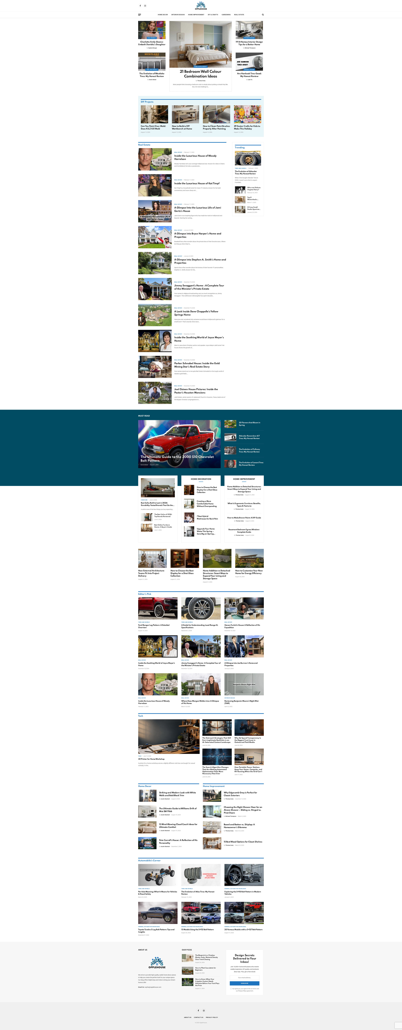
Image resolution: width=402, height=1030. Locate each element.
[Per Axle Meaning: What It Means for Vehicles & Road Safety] (158, 875)
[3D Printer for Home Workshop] (169, 736)
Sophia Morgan (152, 48)
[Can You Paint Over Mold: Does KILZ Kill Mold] (154, 114)
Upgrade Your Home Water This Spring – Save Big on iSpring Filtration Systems (206, 531)
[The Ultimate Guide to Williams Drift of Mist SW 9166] (147, 811)
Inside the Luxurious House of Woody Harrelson (195, 157)
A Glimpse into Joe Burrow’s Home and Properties (241, 664)
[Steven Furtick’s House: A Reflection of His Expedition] (244, 608)
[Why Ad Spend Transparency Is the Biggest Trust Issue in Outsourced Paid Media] (249, 727)
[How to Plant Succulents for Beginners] (187, 971)
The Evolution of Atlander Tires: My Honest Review (246, 172)
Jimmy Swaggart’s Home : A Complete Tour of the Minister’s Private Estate (199, 287)
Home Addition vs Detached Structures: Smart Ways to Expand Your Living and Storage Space (244, 489)
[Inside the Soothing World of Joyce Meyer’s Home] (155, 341)
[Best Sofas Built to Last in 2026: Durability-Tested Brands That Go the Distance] (158, 487)
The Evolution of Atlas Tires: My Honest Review (197, 893)
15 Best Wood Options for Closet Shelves (243, 842)
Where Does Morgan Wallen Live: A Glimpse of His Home (200, 702)
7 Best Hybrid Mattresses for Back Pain (207, 517)
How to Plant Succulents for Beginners (205, 969)
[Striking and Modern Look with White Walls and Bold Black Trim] (147, 796)
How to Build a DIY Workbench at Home (182, 127)
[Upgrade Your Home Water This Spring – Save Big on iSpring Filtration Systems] (189, 531)
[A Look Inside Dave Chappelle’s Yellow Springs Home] (155, 315)
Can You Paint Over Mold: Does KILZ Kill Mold (153, 127)
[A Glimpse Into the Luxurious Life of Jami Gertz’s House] (155, 211)
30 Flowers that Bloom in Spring (249, 424)
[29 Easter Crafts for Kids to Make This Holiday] (247, 114)
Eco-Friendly (152, 38)
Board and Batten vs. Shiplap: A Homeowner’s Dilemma (239, 826)
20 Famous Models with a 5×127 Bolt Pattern (243, 930)
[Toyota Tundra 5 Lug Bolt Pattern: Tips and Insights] (158, 913)
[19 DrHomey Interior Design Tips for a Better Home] (249, 30)
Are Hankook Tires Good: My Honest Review (249, 75)
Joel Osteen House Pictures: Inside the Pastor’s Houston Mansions (196, 391)
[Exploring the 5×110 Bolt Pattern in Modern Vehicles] (244, 875)
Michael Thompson (250, 48)
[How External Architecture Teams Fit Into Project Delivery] (152, 558)
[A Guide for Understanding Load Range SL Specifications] (201, 608)
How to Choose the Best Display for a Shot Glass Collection (207, 489)
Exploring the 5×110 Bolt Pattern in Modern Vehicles (242, 893)
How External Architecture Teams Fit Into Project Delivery (151, 573)
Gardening (226, 14)
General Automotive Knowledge (235, 888)
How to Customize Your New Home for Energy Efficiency (249, 572)
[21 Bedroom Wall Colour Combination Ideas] (200, 44)
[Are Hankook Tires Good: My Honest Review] (249, 62)
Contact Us (198, 1017)
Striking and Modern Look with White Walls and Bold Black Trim (177, 794)
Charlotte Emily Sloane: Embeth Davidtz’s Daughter (151, 43)
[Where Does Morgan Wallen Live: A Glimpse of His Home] (201, 684)
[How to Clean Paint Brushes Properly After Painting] (216, 114)
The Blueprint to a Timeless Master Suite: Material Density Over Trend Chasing (206, 957)
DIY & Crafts (213, 14)
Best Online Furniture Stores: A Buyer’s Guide (163, 526)
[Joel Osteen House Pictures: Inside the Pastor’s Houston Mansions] (155, 393)
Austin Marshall (165, 799)
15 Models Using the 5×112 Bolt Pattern (197, 930)
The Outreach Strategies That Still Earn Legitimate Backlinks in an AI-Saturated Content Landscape (216, 740)
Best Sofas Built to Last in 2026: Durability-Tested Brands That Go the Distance (157, 504)
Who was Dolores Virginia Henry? (254, 188)
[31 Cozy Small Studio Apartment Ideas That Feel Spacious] (240, 209)
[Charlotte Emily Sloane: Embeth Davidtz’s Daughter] (152, 30)
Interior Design (178, 14)
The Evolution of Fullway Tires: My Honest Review (249, 450)
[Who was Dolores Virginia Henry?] (240, 190)
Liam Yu (250, 79)
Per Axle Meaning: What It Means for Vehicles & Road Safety (157, 893)
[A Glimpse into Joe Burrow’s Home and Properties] (244, 646)
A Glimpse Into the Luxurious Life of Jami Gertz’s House (197, 209)
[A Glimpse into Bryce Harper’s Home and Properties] (155, 237)
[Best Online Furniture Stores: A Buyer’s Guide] (146, 528)
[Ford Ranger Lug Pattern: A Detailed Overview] (158, 608)
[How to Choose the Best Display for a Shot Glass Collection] (189, 490)
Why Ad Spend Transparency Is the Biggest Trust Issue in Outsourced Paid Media (247, 740)
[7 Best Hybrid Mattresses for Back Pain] (189, 517)
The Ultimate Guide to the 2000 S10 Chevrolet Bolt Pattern (177, 458)
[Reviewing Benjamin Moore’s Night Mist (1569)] (244, 684)
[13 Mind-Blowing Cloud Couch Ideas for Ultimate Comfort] (147, 827)
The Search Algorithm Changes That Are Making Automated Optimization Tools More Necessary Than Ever (215, 770)
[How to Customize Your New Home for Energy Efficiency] (249, 558)
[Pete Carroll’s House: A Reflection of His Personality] (147, 843)
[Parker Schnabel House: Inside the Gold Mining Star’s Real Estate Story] (155, 367)
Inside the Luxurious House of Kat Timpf (196, 183)
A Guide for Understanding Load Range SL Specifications (199, 626)
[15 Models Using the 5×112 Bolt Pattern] (201, 913)
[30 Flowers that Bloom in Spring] (230, 424)
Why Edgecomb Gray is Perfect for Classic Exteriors (240, 794)
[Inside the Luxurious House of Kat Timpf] (155, 185)
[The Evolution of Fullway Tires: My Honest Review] (230, 450)
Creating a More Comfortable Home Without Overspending (207, 503)
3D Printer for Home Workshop (151, 759)
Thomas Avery (201, 80)
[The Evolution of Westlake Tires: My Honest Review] (152, 62)
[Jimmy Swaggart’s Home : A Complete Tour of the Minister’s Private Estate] (155, 289)
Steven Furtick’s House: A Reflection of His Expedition (242, 626)
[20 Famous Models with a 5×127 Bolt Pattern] (244, 913)
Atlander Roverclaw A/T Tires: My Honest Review (249, 437)
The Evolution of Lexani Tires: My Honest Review (251, 464)
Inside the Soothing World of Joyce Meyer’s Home (199, 339)
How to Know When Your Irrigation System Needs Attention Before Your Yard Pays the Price (207, 982)
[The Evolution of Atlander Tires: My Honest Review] (248, 158)
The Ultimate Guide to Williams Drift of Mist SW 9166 (177, 810)
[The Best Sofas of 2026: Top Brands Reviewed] (146, 517)
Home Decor (163, 14)
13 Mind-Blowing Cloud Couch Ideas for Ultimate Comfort (178, 825)
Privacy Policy (242, 991)
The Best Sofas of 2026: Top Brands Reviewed (163, 515)
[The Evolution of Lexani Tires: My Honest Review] (230, 464)
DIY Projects (147, 102)
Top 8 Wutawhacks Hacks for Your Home (252, 199)
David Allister (152, 79)
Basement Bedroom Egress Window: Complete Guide (244, 531)
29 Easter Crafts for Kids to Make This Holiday (247, 127)
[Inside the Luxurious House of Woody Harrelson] (155, 159)
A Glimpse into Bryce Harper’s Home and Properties (197, 235)
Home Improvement (196, 14)
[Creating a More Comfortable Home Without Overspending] (189, 504)
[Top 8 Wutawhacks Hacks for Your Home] (240, 199)
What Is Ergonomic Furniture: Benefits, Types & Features (244, 505)
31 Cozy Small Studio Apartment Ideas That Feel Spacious (254, 208)
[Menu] (139, 14)
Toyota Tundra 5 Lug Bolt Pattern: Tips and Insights (156, 931)
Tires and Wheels (151, 69)
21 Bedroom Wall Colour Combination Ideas (200, 74)
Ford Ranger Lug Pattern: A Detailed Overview (153, 626)
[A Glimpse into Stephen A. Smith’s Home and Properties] (155, 263)
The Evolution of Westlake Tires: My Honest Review (151, 75)
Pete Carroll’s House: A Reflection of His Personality (178, 841)
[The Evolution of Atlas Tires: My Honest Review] (201, 875)
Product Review (249, 69)
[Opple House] (201, 6)
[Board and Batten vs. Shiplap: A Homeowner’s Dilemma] (212, 827)
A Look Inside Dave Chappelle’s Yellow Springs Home (196, 313)
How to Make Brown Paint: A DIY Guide (244, 518)
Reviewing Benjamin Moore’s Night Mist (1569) (241, 702)
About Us (187, 1017)
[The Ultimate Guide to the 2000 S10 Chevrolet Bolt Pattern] (179, 444)
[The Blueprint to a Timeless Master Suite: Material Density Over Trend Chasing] (187, 958)
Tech (140, 716)
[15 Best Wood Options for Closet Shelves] (212, 843)
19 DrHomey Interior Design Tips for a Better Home (249, 43)
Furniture (144, 500)
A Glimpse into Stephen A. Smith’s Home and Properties (200, 261)
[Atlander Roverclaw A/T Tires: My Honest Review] (230, 437)
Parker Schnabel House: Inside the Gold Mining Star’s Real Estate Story (197, 365)
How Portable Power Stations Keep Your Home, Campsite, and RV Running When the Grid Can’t (248, 769)
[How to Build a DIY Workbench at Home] (185, 114)
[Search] (263, 14)
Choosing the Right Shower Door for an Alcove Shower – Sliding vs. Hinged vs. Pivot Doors (243, 810)
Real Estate (239, 14)
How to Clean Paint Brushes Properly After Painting (216, 127)
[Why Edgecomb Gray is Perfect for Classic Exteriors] (212, 796)
